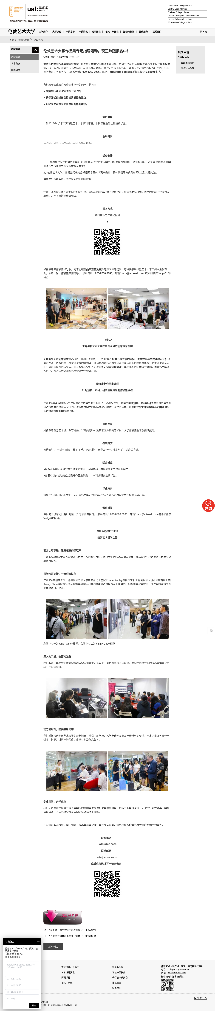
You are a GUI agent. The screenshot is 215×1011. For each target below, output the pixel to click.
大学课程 (56, 31)
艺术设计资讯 (68, 972)
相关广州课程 (68, 982)
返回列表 (53, 947)
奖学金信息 (117, 967)
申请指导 (70, 31)
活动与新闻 (23, 40)
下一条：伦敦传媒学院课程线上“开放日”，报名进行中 (70, 936)
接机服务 (116, 982)
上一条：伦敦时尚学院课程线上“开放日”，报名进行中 (70, 930)
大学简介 (43, 31)
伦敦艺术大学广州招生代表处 (55, 57)
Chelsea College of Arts (178, 12)
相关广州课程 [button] (112, 31)
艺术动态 (15, 63)
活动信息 (15, 57)
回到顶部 (198, 998)
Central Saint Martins (177, 9)
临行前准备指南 (120, 977)
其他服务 (143, 31)
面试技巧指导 (187, 68)
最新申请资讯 (187, 63)
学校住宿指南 (118, 972)
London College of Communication (183, 15)
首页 (11, 40)
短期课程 (96, 31)
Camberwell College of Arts (180, 5)
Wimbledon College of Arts (180, 22)
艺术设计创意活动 (70, 967)
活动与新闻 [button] (128, 31)
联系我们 (157, 31)
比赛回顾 (15, 70)
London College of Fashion (180, 19)
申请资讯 (83, 31)
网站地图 (43, 1002)
